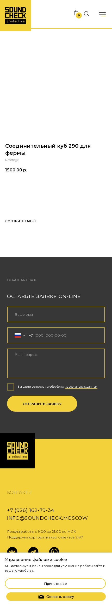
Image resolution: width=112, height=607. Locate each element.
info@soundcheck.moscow (47, 518)
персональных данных (81, 386)
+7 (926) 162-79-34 (30, 510)
